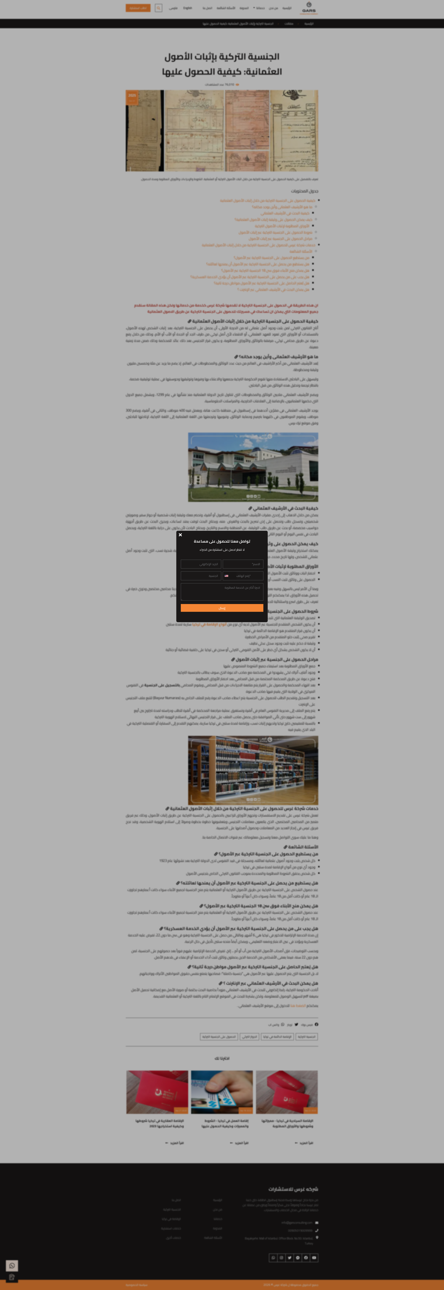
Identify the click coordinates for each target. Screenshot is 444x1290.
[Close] (180, 534)
